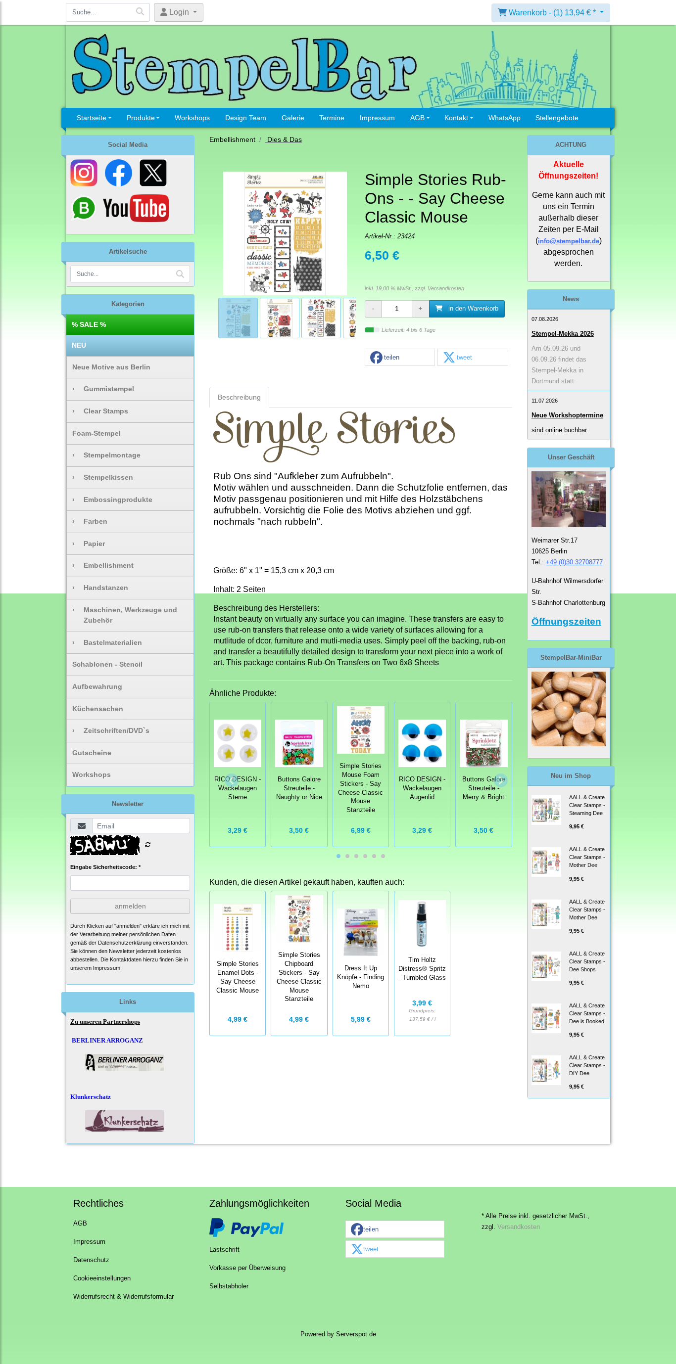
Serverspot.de (356, 1334)
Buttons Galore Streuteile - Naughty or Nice (299, 788)
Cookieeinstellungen (102, 1278)
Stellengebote (557, 118)
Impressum (377, 118)
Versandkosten (446, 288)
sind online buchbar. (559, 430)
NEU (79, 345)
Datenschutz (91, 1260)
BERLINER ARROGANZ (107, 1040)
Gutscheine (91, 753)
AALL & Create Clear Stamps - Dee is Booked (587, 1013)
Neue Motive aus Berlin (111, 367)
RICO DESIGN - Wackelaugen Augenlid (422, 788)
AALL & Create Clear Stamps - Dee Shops (587, 961)
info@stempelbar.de (568, 241)
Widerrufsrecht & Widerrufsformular (123, 1296)
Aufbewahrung (97, 686)
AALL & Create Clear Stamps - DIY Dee (587, 1065)
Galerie (293, 118)
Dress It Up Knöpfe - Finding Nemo (360, 977)
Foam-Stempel (96, 433)
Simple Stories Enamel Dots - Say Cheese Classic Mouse (237, 977)
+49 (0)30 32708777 (574, 562)
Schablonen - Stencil (107, 664)
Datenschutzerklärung (124, 943)
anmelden (130, 906)
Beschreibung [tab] (239, 397)
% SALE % (89, 324)
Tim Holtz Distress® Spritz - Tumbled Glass (422, 968)
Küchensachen (97, 709)
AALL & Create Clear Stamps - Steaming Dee (587, 805)
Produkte (141, 118)
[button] (400, 357)
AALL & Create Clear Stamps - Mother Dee (587, 857)
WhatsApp (504, 118)
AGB (417, 118)
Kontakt (456, 118)
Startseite (91, 118)
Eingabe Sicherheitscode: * (105, 867)
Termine (331, 118)
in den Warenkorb (472, 308)
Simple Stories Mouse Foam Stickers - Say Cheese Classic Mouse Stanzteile (360, 788)
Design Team (245, 118)
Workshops (192, 118)
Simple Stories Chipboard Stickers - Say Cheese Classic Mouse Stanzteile (299, 977)
